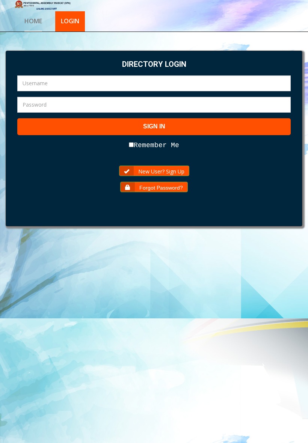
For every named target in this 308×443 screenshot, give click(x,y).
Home (33, 21)
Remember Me (156, 145)
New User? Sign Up (161, 171)
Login (70, 21)
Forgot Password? (161, 188)
